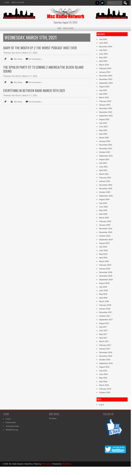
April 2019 (103, 258)
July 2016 (103, 371)
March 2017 (104, 341)
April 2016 (103, 381)
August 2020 (104, 199)
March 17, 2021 (29, 53)
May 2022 (103, 130)
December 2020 (105, 185)
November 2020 (105, 188)
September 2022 (106, 116)
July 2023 (103, 90)
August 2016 (104, 367)
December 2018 (105, 272)
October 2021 (104, 152)
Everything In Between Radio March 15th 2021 (34, 90)
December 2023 (105, 76)
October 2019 (104, 236)
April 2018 (103, 298)
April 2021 (103, 170)
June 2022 (103, 127)
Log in (101, 405)
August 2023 (104, 87)
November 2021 (105, 148)
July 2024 (103, 50)
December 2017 (105, 312)
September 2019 (106, 240)
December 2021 (105, 145)
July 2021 (103, 163)
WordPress (66, 464)
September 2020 (106, 196)
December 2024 (105, 47)
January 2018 (104, 309)
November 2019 (105, 232)
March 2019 (104, 261)
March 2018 (104, 301)
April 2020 (103, 214)
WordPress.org (12, 430)
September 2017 (106, 320)
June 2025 (103, 43)
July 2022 (103, 123)
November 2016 (105, 356)
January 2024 (104, 72)
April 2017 (103, 338)
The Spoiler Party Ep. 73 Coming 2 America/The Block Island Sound (43, 69)
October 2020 (104, 192)
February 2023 (105, 101)
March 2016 (104, 385)
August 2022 (104, 119)
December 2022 (105, 108)
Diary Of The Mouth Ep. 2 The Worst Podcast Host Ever (40, 47)
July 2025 (103, 39)
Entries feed (10, 422)
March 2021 (104, 174)
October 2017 (104, 316)
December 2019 (105, 228)
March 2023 (104, 97)
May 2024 (103, 57)
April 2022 (103, 134)
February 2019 (105, 265)
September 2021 (106, 156)
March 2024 (104, 65)
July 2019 (103, 247)
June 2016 (103, 374)
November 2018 (105, 276)
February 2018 (105, 305)
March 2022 (104, 138)
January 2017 (104, 349)
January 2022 (104, 141)
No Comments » (35, 59)
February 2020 (105, 221)
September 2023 (106, 83)
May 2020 (103, 210)
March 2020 (104, 218)
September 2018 (106, 280)
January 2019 (104, 269)
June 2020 (103, 207)
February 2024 (105, 68)
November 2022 (105, 112)
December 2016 (105, 352)
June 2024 (103, 54)
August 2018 (104, 283)
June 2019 (103, 250)
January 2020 (104, 225)
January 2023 (104, 105)
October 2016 (104, 360)
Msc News (18, 59)
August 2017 (104, 323)
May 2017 (103, 334)
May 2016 (103, 378)
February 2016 (105, 389)
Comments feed (12, 426)
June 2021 (103, 167)
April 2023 (103, 94)
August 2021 (104, 159)
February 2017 (105, 345)
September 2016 (106, 363)
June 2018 (103, 290)
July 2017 (103, 327)
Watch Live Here (18, 2)
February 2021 (105, 178)
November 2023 (105, 79)
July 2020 (103, 203)
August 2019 (104, 243)
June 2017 (103, 330)
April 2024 (103, 61)
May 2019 (103, 254)
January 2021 (104, 181)
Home (7, 2)
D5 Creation (46, 464)
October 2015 (104, 392)
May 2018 (103, 294)
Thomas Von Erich (12, 53)
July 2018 (103, 287)
